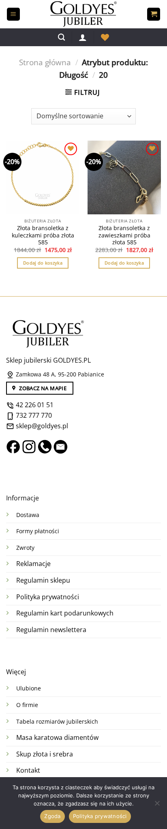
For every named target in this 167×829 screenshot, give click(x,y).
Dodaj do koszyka (42, 263)
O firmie (27, 705)
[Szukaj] (61, 37)
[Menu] (13, 14)
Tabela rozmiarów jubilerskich (57, 721)
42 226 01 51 (34, 404)
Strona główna (45, 62)
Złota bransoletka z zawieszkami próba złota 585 (124, 235)
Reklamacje (33, 563)
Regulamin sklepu (43, 580)
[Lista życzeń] (105, 37)
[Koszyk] (153, 14)
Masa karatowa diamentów (57, 737)
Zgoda (52, 816)
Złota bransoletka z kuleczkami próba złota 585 (43, 235)
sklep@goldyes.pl (41, 425)
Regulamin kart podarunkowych (65, 613)
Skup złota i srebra (44, 754)
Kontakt (28, 770)
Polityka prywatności (47, 596)
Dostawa (27, 515)
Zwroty (25, 547)
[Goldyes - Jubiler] (83, 14)
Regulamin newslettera (51, 629)
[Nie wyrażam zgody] (157, 805)
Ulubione (28, 688)
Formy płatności (37, 531)
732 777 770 (34, 415)
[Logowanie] (83, 37)
